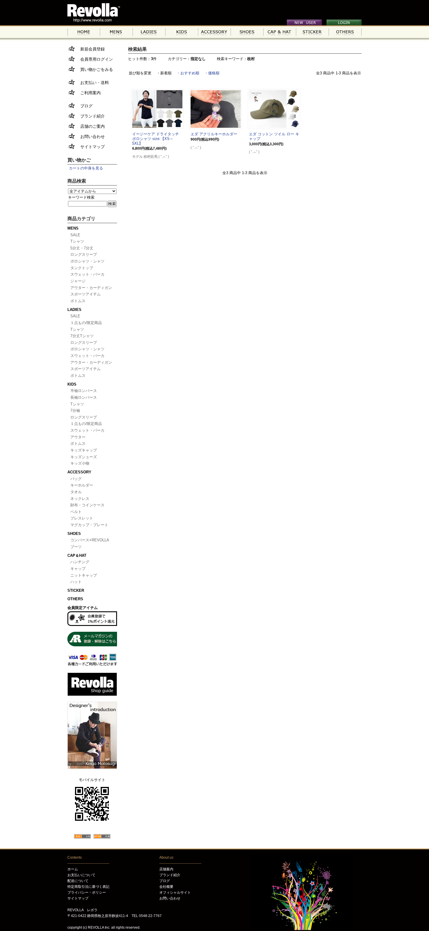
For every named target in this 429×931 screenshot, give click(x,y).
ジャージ (78, 281)
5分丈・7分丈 (81, 248)
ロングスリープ (83, 254)
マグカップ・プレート (89, 525)
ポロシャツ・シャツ (87, 261)
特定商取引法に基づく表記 (88, 887)
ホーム (72, 869)
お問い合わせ (90, 136)
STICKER (75, 590)
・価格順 (211, 73)
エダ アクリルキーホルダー (214, 134)
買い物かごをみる (94, 69)
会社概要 (166, 887)
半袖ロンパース (83, 390)
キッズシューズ (83, 457)
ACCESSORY (79, 472)
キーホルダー (81, 485)
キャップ (78, 568)
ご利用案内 (88, 92)
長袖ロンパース (83, 397)
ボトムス (78, 301)
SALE (75, 235)
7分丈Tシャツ (82, 336)
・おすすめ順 (188, 73)
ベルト (76, 512)
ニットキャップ (83, 575)
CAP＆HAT (76, 555)
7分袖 (75, 410)
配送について (77, 881)
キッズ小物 (79, 463)
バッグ (76, 479)
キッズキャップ (83, 450)
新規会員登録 (90, 49)
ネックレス (79, 498)
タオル (76, 492)
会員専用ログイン (94, 59)
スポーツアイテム (85, 294)
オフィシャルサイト (175, 892)
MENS (73, 228)
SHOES (74, 533)
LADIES (74, 309)
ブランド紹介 (90, 116)
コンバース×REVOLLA (89, 540)
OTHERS (75, 599)
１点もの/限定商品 (86, 323)
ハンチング (79, 562)
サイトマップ (90, 146)
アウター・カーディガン (91, 288)
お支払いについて (81, 875)
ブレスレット (81, 518)
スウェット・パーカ (87, 274)
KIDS (71, 384)
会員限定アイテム (82, 608)
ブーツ (76, 547)
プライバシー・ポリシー (86, 892)
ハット (76, 582)
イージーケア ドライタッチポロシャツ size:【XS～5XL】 (155, 138)
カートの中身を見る (86, 168)
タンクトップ (81, 268)
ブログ (84, 106)
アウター (78, 437)
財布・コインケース (87, 505)
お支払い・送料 (92, 82)
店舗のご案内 (90, 126)
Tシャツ (77, 241)
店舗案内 (166, 869)
